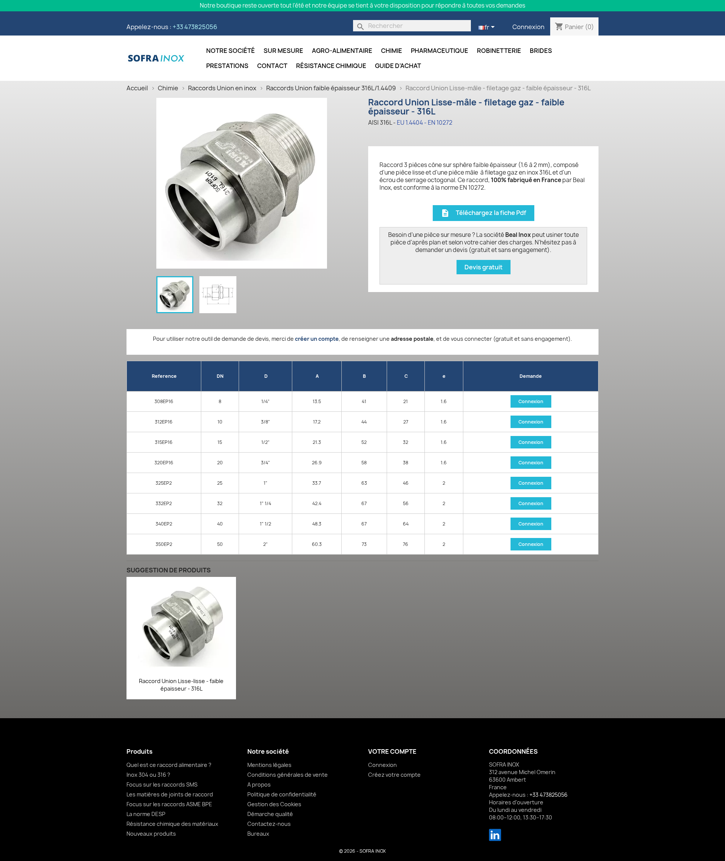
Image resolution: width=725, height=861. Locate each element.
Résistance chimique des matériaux (172, 823)
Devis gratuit (483, 267)
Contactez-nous (269, 823)
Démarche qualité (270, 814)
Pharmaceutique (439, 50)
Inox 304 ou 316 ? (148, 774)
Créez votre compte (394, 774)
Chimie (391, 50)
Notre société (230, 50)
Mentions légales (269, 764)
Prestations (227, 66)
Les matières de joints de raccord (169, 794)
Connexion (528, 27)
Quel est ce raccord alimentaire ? (168, 764)
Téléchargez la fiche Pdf (483, 213)
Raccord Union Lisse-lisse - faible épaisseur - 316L (181, 684)
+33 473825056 (195, 27)
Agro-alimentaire (342, 50)
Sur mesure (283, 50)
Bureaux (258, 833)
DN (220, 376)
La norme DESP (145, 814)
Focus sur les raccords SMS (161, 784)
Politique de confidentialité (281, 794)
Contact (272, 66)
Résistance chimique (331, 66)
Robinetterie (499, 50)
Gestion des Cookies (274, 804)
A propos (259, 784)
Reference (164, 376)
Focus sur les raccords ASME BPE (169, 804)
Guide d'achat (398, 66)
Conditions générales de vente (287, 774)
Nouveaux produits (151, 833)
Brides (541, 50)
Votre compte (392, 751)
